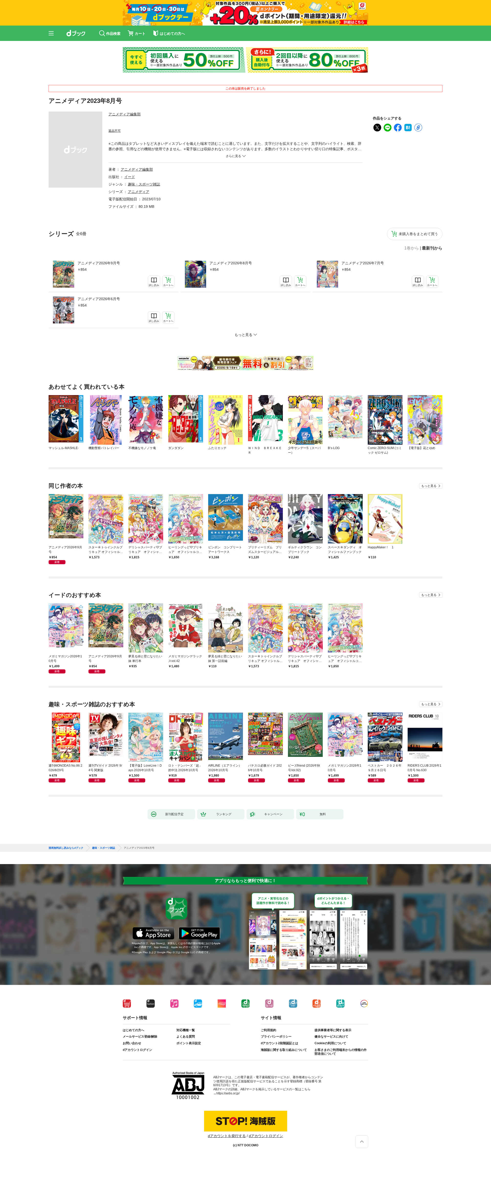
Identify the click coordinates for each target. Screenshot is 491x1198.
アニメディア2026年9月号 (98, 263)
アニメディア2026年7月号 (362, 263)
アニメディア (138, 192)
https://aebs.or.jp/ (228, 1093)
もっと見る (429, 486)
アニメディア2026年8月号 (230, 263)
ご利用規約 (268, 1030)
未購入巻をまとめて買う (418, 234)
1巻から (411, 248)
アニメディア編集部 (124, 114)
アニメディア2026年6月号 (98, 299)
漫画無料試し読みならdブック (66, 848)
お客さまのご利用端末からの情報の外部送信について (341, 1052)
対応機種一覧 (185, 1030)
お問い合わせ (132, 1043)
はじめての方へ (133, 1030)
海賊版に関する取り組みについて (284, 1050)
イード (129, 177)
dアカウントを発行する (227, 1136)
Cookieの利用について (330, 1043)
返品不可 (114, 131)
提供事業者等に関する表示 (333, 1030)
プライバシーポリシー (276, 1036)
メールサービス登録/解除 (140, 1036)
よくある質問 (185, 1036)
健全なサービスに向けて (331, 1036)
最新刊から (432, 248)
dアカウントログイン (137, 1050)
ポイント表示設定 (188, 1043)
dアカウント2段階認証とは (279, 1043)
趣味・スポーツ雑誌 (144, 184)
